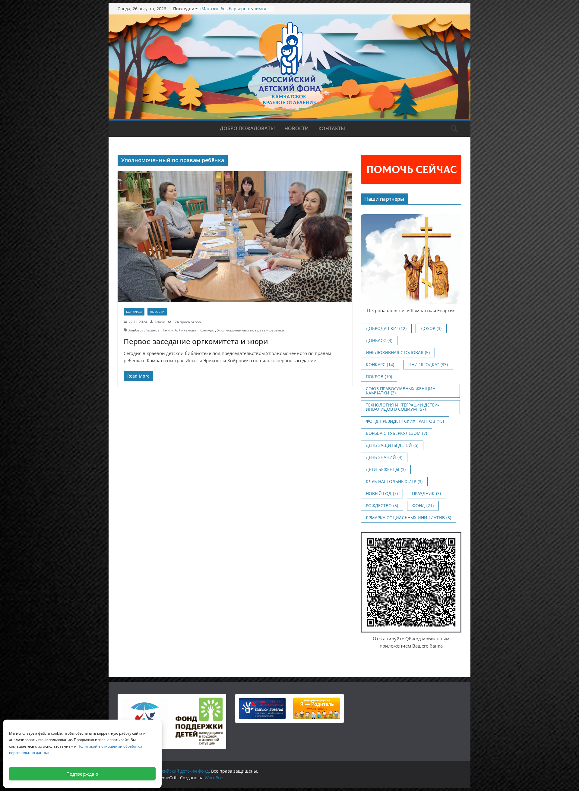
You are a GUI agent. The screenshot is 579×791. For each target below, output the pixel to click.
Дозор (431, 328)
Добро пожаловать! (247, 128)
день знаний (384, 457)
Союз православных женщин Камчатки (400, 391)
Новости (296, 128)
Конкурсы (134, 311)
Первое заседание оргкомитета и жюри (196, 341)
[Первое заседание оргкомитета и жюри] (235, 236)
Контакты (331, 128)
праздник (426, 493)
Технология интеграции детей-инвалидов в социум (402, 407)
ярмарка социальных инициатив (408, 517)
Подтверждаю (82, 774)
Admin (159, 322)
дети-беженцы (386, 469)
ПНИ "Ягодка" (428, 364)
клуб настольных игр (394, 481)
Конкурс (207, 330)
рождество (382, 505)
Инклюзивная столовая (398, 352)
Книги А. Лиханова (179, 330)
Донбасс (379, 340)
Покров (379, 376)
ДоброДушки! (386, 328)
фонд (423, 505)
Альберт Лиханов (144, 330)
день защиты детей (392, 445)
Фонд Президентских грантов (405, 421)
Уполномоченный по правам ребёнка (250, 330)
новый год (382, 493)
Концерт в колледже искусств (230, 8)
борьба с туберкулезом (396, 433)
